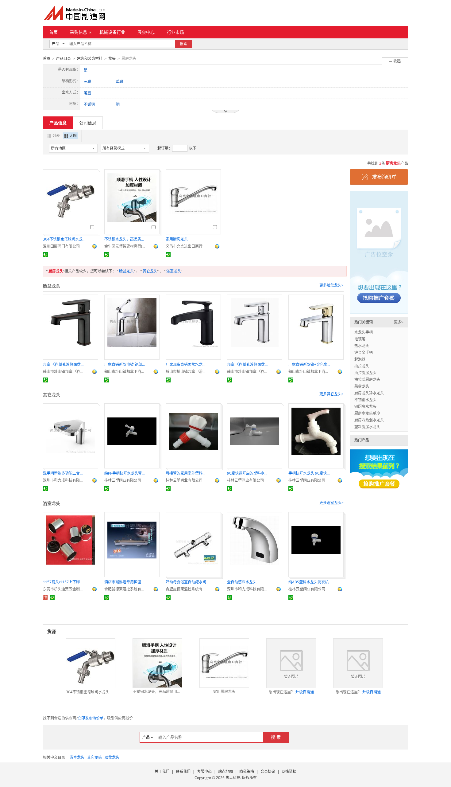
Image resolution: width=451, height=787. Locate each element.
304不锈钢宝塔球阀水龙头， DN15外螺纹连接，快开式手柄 (64, 239)
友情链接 (289, 771)
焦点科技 (233, 777)
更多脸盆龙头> (331, 285)
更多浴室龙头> (331, 503)
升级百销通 (304, 692)
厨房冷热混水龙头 (369, 420)
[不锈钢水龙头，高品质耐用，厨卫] (157, 663)
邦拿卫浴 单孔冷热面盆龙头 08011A (64, 364)
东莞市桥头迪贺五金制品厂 (64, 589)
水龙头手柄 (363, 332)
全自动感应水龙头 (241, 582)
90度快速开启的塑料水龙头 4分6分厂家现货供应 (248, 473)
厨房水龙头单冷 (367, 413)
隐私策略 (246, 771)
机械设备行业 (112, 32)
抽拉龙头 (361, 366)
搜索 (183, 43)
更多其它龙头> (331, 394)
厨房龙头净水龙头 (369, 393)
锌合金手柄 (363, 352)
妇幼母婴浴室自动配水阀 (186, 582)
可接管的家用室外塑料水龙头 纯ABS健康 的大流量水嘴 (187, 473)
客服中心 (204, 771)
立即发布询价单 (90, 718)
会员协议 (267, 771)
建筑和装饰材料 (89, 58)
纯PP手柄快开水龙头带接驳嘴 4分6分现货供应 (125, 473)
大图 (73, 135)
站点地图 (225, 771)
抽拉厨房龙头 (365, 372)
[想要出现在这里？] (379, 251)
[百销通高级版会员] (45, 597)
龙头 (112, 58)
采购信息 (78, 32)
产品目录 (63, 58)
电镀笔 (359, 339)
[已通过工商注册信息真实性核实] (45, 254)
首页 (53, 32)
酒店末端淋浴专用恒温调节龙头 (125, 582)
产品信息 (58, 123)
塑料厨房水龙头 (367, 426)
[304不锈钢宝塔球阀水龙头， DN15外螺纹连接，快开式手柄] (90, 663)
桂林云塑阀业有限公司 (122, 480)
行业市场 (175, 32)
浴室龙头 (173, 271)
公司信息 (87, 123)
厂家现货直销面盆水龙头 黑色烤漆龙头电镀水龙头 (187, 364)
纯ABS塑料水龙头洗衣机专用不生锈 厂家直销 (309, 582)
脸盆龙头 (126, 271)
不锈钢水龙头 (365, 399)
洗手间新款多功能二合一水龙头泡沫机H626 (64, 473)
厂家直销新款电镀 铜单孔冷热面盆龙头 (125, 364)
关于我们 (162, 771)
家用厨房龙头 (177, 239)
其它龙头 (150, 271)
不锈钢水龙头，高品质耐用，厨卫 (125, 239)
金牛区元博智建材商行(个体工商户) (125, 246)
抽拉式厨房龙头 (367, 379)
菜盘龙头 (361, 386)
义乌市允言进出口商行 (184, 246)
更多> (398, 322)
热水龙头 (361, 345)
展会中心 (146, 32)
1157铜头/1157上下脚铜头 (64, 582)
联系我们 (183, 771)
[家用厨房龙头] (224, 663)
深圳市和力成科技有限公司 (64, 480)
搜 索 (276, 737)
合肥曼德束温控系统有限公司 (125, 589)
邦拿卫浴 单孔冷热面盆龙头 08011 (248, 364)
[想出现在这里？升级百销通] (291, 663)
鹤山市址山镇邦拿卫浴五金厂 (64, 371)
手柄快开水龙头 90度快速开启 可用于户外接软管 (309, 473)
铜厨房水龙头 (365, 406)
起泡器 (359, 359)
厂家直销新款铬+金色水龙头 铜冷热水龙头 (309, 364)
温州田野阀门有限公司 (61, 246)
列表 (56, 135)
